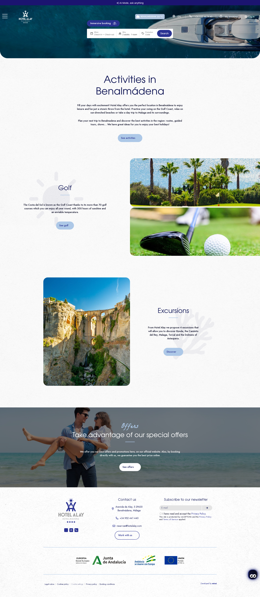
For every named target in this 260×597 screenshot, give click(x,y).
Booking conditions (107, 584)
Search (164, 33)
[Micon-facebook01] (66, 530)
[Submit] (207, 508)
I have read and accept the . (184, 513)
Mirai (214, 583)
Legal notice (49, 584)
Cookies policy (63, 584)
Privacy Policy (198, 513)
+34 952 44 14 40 (203, 16)
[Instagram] (71, 530)
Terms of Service (170, 519)
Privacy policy (91, 584)
